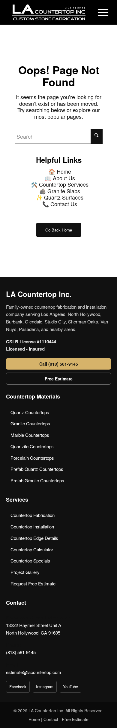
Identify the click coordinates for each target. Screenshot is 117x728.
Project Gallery (25, 572)
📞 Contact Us (59, 204)
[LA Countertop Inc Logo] (48, 12)
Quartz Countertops (29, 412)
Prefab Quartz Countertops (36, 469)
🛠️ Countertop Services (59, 184)
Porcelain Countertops (32, 458)
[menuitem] (100, 12)
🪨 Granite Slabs (59, 191)
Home (34, 719)
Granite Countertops (30, 423)
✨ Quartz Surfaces (59, 197)
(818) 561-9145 (21, 652)
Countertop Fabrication (32, 515)
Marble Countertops (29, 435)
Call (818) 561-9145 (58, 364)
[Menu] (100, 12)
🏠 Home (60, 171)
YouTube (70, 686)
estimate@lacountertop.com (33, 672)
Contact (51, 719)
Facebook (17, 686)
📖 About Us (60, 178)
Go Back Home (58, 230)
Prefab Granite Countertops (37, 480)
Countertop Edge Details (34, 538)
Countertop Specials (30, 560)
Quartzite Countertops (32, 446)
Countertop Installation (32, 526)
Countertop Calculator (31, 549)
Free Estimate (59, 379)
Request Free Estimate (33, 583)
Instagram (44, 686)
